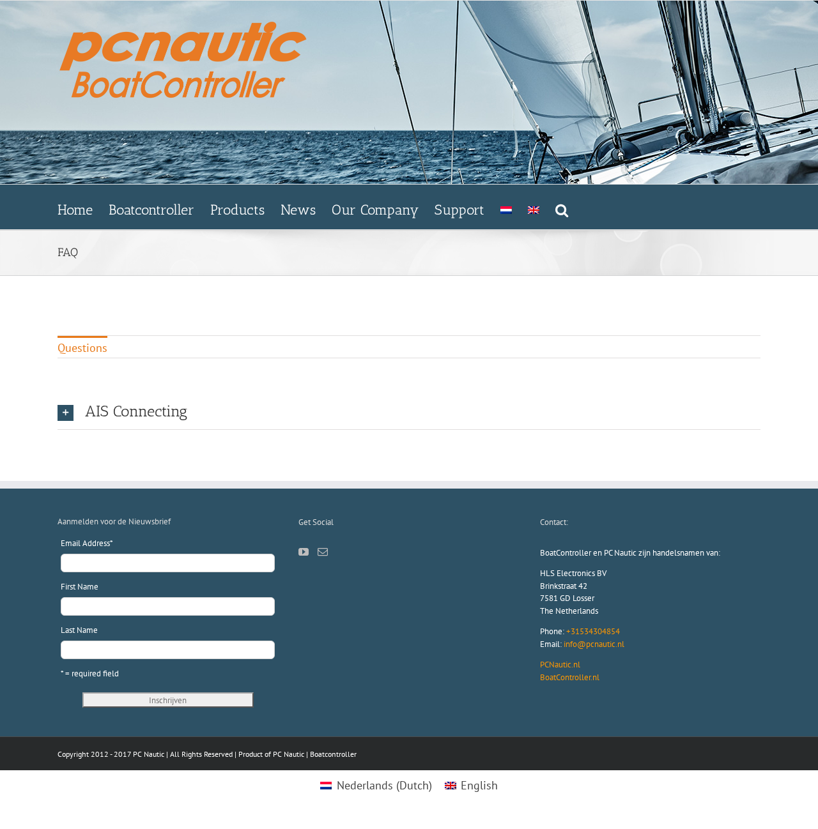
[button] (561, 207)
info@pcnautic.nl (594, 644)
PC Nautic (288, 754)
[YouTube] (303, 552)
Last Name (79, 630)
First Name (79, 586)
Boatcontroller (333, 754)
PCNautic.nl (560, 664)
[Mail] (323, 552)
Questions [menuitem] (82, 347)
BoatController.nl (569, 677)
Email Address (87, 543)
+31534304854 (593, 631)
